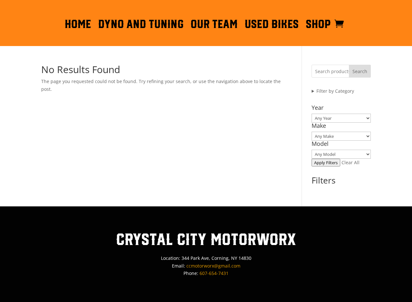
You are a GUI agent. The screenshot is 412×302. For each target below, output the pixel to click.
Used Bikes (272, 25)
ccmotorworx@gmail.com (213, 266)
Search (359, 71)
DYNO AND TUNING (140, 25)
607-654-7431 (214, 273)
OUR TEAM (214, 25)
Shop (318, 25)
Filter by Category (335, 91)
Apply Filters (326, 162)
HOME (78, 25)
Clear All (351, 162)
